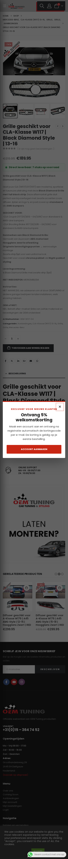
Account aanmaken (34, 449)
